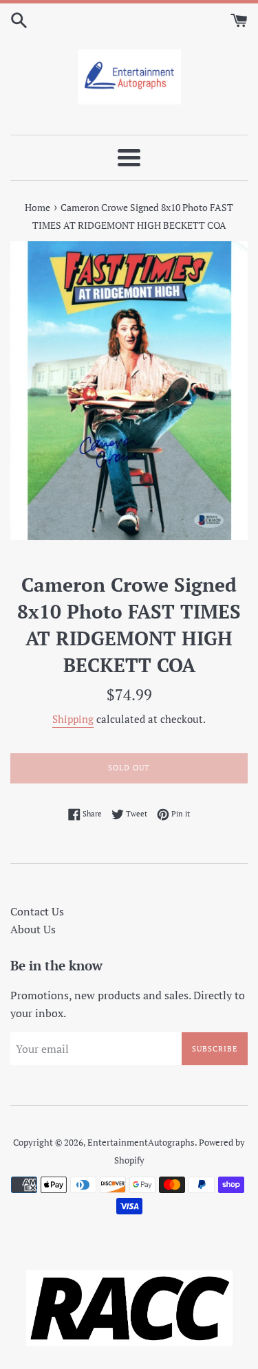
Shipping (73, 719)
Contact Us (37, 911)
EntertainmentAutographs (141, 1142)
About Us (33, 929)
